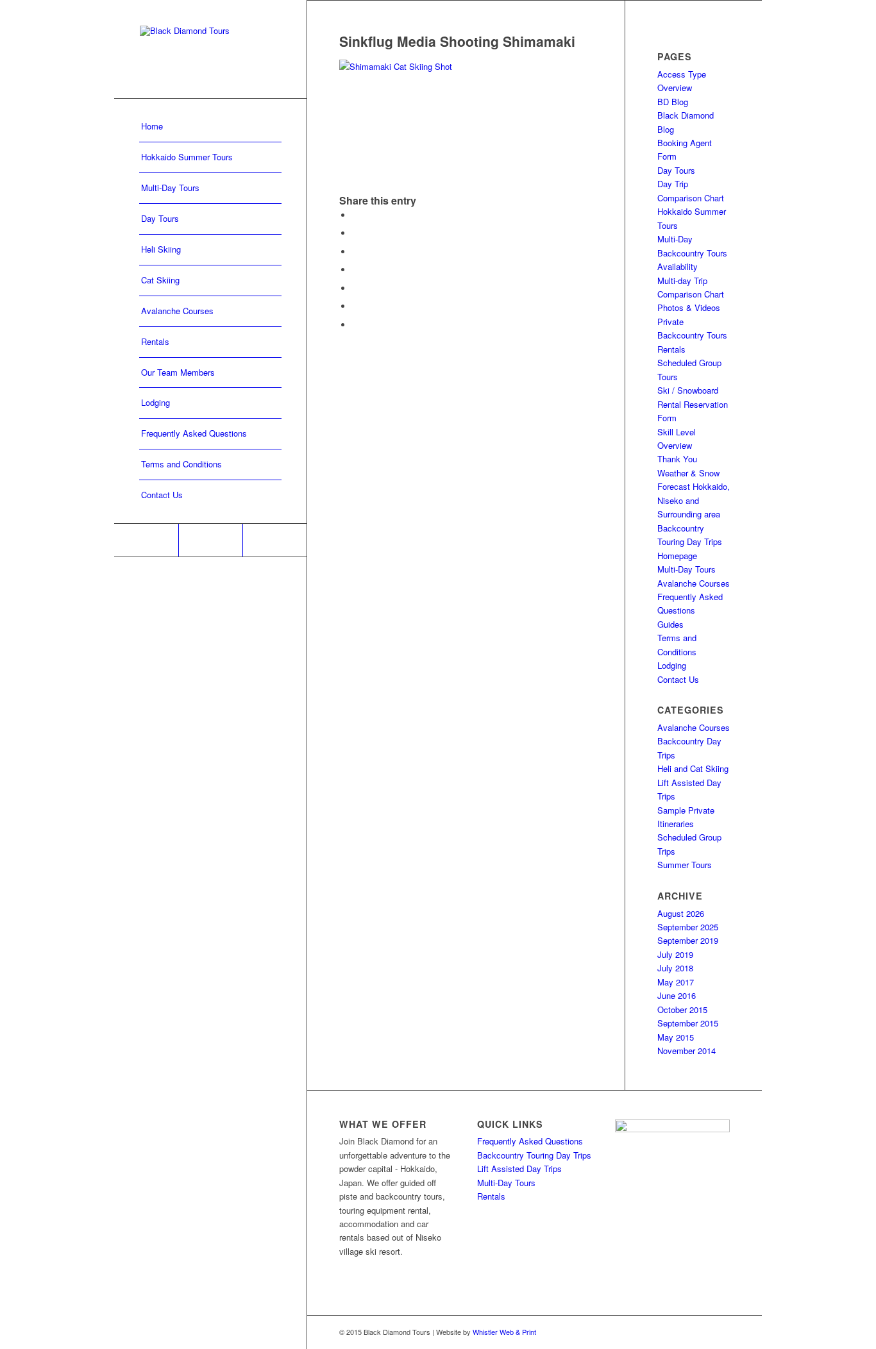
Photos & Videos (688, 307)
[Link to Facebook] (146, 540)
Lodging (671, 665)
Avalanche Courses (693, 583)
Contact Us (678, 679)
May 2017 (675, 982)
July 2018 (675, 968)
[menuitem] (210, 127)
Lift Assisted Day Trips (519, 1168)
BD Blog (672, 102)
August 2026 (680, 913)
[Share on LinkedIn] (355, 288)
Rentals (671, 349)
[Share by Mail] (355, 325)
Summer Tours (684, 865)
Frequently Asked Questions (530, 1141)
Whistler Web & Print (504, 1332)
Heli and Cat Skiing (693, 768)
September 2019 (687, 940)
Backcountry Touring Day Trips (534, 1155)
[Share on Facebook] (355, 215)
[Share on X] (355, 233)
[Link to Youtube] (274, 540)
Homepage (677, 555)
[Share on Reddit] (355, 306)
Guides (670, 624)
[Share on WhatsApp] (355, 252)
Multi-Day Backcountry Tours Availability (692, 252)
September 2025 (687, 927)
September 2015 (687, 1023)
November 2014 (686, 1050)
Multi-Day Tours (686, 569)
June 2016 (676, 995)
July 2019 (675, 954)
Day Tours (676, 170)
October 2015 (682, 1009)
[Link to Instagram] (210, 540)
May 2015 (675, 1037)
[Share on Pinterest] (355, 270)
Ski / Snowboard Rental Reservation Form (692, 404)
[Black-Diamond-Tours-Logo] (210, 49)
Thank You (677, 459)
